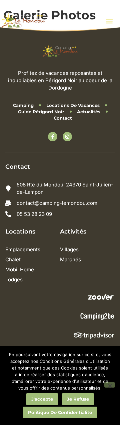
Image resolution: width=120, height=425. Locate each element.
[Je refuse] (109, 385)
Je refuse (78, 399)
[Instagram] (67, 136)
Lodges (14, 279)
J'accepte (42, 399)
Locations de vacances (73, 105)
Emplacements (22, 249)
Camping (23, 105)
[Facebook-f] (52, 136)
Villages (69, 249)
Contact (63, 118)
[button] (109, 20)
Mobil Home (19, 269)
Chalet (13, 259)
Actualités (88, 111)
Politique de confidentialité (60, 412)
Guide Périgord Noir (41, 111)
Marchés (70, 259)
